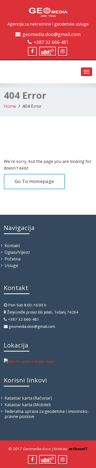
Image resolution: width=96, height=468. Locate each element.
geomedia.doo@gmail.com (52, 34)
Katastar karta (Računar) (28, 398)
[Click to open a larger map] (29, 360)
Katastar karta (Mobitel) (28, 404)
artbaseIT (78, 448)
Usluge (11, 265)
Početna (12, 259)
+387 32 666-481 (51, 42)
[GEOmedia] (48, 11)
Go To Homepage (34, 181)
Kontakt (12, 245)
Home (10, 106)
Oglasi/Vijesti (17, 252)
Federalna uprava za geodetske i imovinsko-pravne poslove (47, 414)
